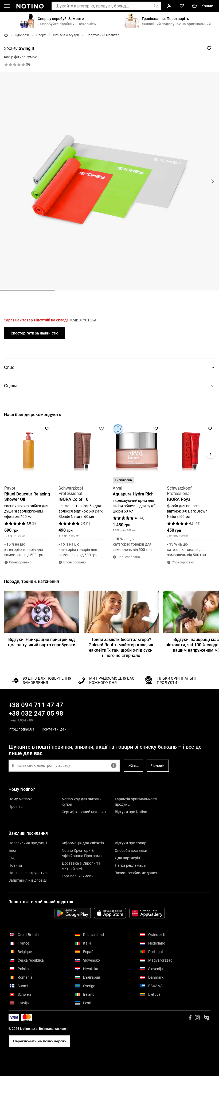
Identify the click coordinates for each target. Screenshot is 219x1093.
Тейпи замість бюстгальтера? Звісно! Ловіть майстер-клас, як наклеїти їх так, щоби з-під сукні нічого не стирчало (121, 647)
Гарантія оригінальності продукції (136, 801)
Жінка (133, 765)
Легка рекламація (130, 865)
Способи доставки (131, 850)
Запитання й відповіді (27, 880)
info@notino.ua (21, 729)
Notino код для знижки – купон (83, 801)
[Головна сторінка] (6, 35)
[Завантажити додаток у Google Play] (72, 913)
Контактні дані (54, 729)
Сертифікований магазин (84, 812)
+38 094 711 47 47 (36, 705)
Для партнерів (127, 858)
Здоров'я (22, 35)
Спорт (41, 35)
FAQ (12, 858)
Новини (15, 865)
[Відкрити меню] (7, 7)
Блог (13, 850)
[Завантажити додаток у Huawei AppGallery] (147, 913)
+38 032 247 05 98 (36, 713)
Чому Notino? (20, 799)
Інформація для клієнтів (83, 843)
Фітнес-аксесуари (66, 35)
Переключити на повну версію (39, 1041)
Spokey (11, 48)
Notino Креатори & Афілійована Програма (82, 853)
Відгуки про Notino (131, 812)
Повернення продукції (28, 843)
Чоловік (157, 765)
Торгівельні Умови (77, 876)
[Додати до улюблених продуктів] (209, 48)
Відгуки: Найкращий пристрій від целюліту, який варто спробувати (41, 642)
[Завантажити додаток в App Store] (110, 913)
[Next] (210, 454)
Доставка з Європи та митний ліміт (81, 866)
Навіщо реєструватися (29, 873)
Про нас (15, 806)
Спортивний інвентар (103, 35)
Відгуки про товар (130, 843)
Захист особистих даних (136, 873)
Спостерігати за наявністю (34, 333)
